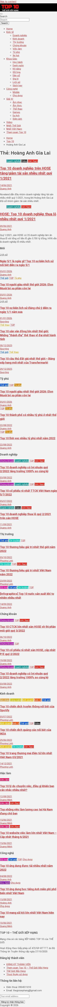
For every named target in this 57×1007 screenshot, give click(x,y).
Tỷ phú (16, 52)
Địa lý (15, 78)
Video (9, 122)
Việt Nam (33, 161)
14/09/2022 (6, 604)
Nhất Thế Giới (13, 125)
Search (3, 16)
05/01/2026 (6, 271)
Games (16, 112)
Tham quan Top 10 (16, 132)
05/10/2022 (6, 557)
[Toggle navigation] (1, 13)
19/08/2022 (6, 660)
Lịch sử (16, 82)
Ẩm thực (17, 105)
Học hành (18, 62)
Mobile (16, 92)
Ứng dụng (17, 95)
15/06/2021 (6, 819)
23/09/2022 (6, 580)
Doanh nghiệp (20, 35)
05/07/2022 (6, 501)
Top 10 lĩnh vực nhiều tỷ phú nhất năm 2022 (27, 438)
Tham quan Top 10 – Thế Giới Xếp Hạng (27, 967)
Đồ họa (16, 72)
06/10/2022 (6, 637)
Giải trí (9, 98)
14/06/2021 (6, 185)
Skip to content (8, 1)
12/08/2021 (6, 796)
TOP (11, 278)
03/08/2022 (6, 477)
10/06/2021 (6, 922)
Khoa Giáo (11, 58)
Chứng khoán (19, 45)
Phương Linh (6, 560)
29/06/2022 (6, 740)
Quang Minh (6, 799)
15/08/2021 (6, 899)
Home (9, 28)
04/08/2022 (6, 876)
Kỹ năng (17, 68)
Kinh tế (10, 32)
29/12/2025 (6, 369)
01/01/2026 (6, 318)
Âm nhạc (17, 102)
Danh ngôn (18, 65)
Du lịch (16, 115)
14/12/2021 (6, 763)
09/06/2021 (6, 226)
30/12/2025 (6, 345)
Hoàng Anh (6, 902)
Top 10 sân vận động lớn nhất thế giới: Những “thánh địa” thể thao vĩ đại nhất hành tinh (28, 335)
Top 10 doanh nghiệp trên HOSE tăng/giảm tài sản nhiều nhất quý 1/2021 (26, 173)
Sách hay (17, 85)
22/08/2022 (6, 425)
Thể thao (17, 108)
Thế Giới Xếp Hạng (16, 971)
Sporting (4, 321)
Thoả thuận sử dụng (17, 974)
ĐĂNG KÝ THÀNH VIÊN (18, 964)
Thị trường (18, 42)
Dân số (16, 75)
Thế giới (4, 278)
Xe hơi (16, 55)
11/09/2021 (6, 524)
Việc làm (17, 48)
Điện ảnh (17, 118)
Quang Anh (5, 188)
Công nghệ (12, 88)
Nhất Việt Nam (14, 129)
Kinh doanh (18, 38)
